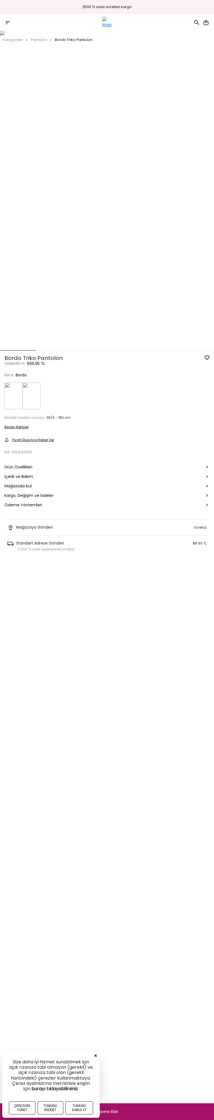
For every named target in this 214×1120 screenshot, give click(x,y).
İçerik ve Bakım (18, 476)
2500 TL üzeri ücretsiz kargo (107, 7)
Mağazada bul (18, 486)
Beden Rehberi (16, 427)
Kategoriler (13, 39)
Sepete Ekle (107, 1111)
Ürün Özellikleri (18, 467)
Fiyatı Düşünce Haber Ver (33, 439)
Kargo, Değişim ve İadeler (29, 495)
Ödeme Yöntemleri (23, 505)
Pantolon (39, 39)
